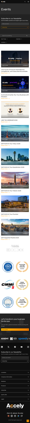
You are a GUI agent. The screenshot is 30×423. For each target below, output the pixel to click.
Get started (5, 329)
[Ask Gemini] (18, 416)
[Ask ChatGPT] (12, 416)
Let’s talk (28, 421)
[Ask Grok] (22, 416)
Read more (4, 73)
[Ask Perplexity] (15, 416)
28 (19, 249)
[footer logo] (15, 408)
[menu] (28, 1)
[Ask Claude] (8, 416)
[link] (2, 347)
